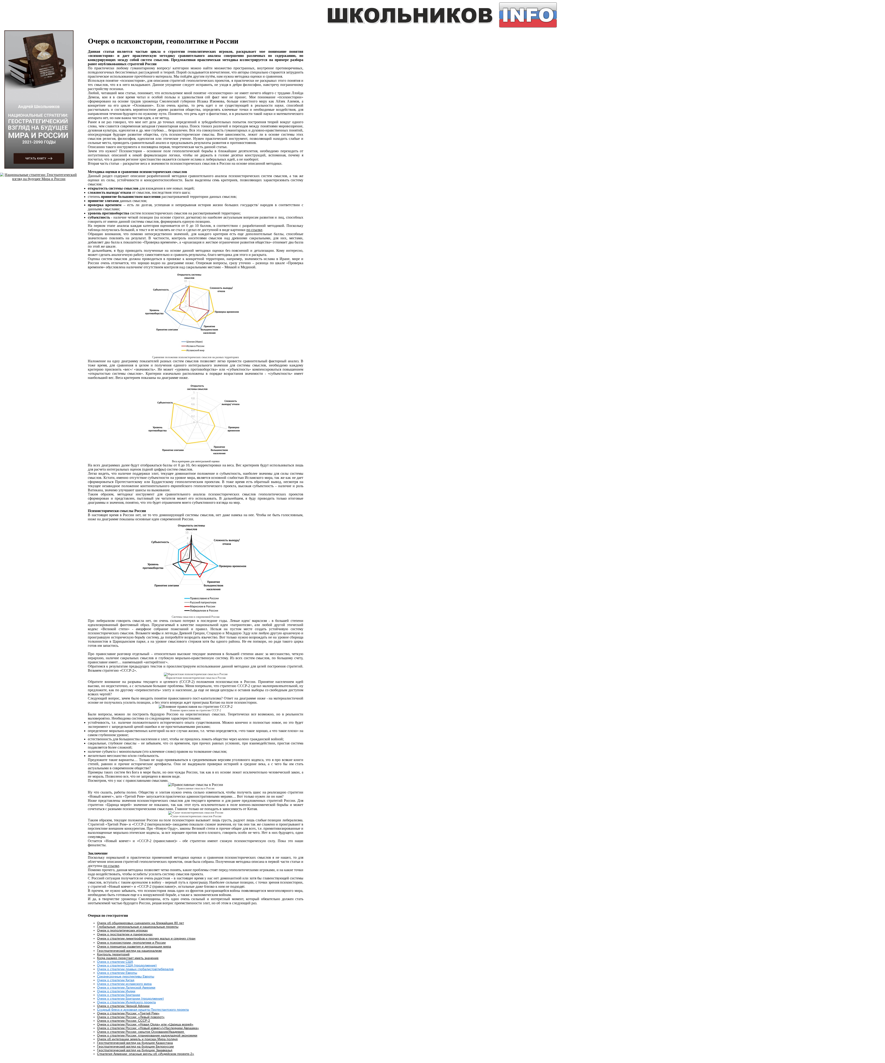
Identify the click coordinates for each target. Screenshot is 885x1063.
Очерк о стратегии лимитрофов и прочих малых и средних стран (146, 938)
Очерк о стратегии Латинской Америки (126, 987)
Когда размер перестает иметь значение (128, 958)
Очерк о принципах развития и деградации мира (134, 946)
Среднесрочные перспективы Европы (125, 976)
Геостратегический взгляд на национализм (129, 950)
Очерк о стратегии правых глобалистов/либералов (135, 969)
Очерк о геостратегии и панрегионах (125, 934)
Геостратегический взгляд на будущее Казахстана (135, 1043)
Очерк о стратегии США (115, 961)
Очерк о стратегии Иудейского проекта (126, 1002)
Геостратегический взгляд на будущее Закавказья (134, 1050)
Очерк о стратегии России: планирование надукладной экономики (147, 1035)
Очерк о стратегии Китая (115, 980)
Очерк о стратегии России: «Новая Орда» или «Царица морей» (145, 1024)
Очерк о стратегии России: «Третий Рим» (128, 1013)
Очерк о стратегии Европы (117, 973)
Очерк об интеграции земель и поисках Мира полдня (137, 1039)
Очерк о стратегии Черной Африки (123, 1006)
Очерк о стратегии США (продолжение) (127, 965)
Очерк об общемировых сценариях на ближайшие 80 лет (140, 923)
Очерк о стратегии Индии (116, 991)
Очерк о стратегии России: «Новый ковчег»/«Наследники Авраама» (148, 1028)
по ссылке (254, 230)
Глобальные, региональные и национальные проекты (137, 926)
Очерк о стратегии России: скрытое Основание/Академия (141, 1032)
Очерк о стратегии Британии (118, 995)
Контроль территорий (113, 954)
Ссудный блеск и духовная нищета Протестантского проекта (143, 1009)
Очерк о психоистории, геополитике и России (131, 942)
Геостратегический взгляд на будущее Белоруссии (135, 1046)
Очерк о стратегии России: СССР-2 (123, 1020)
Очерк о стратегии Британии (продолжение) (130, 998)
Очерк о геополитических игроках (122, 930)
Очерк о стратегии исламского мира (124, 984)
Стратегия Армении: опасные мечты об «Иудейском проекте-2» (145, 1054)
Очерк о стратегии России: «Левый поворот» (131, 1017)
